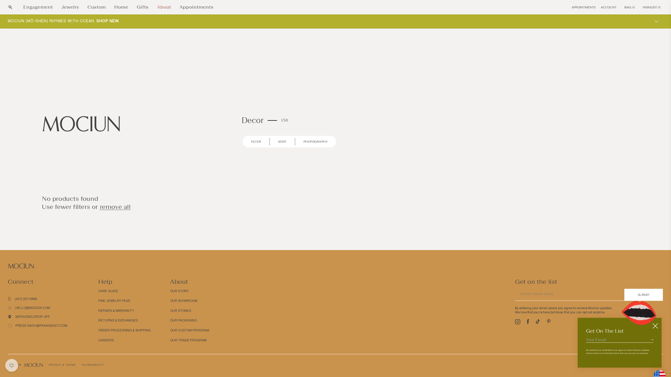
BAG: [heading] (629, 7)
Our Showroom (183, 301)
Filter (256, 141)
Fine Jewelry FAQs (114, 301)
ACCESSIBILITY (93, 365)
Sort (282, 141)
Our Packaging (183, 320)
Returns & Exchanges (118, 320)
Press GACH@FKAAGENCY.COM (41, 326)
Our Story (179, 291)
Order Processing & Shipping (124, 330)
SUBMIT (644, 295)
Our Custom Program (189, 330)
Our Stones (180, 311)
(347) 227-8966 (26, 299)
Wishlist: (652, 7)
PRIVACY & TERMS (62, 365)
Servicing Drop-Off (32, 317)
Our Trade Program (188, 340)
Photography (316, 141)
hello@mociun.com (32, 308)
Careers (106, 340)
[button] (10, 7)
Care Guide (108, 291)
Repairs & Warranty (116, 311)
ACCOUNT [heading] (608, 7)
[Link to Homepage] (81, 123)
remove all (115, 206)
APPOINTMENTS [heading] (584, 7)
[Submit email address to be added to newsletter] (652, 339)
